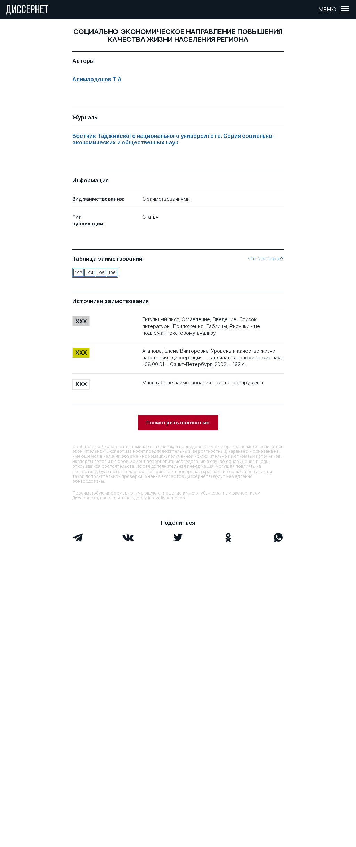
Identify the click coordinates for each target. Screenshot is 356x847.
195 (101, 272)
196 (112, 272)
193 (78, 272)
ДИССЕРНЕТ (27, 10)
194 (90, 272)
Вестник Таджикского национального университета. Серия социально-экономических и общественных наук (173, 139)
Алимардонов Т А (97, 79)
